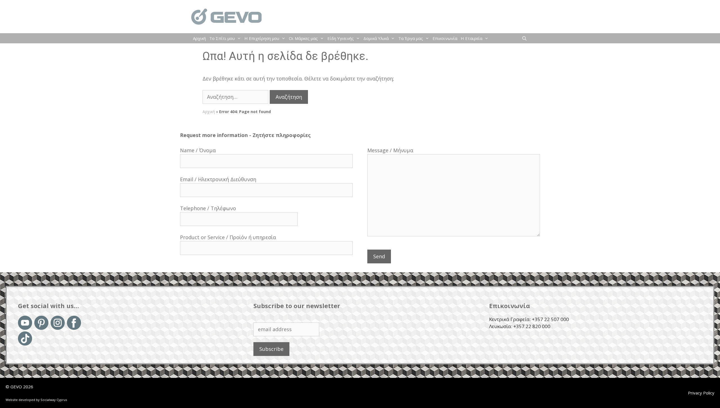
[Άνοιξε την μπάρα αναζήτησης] (524, 38)
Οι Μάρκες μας (303, 38)
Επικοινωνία (445, 38)
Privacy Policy (701, 393)
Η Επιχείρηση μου (261, 38)
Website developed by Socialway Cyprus (36, 400)
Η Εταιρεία (471, 38)
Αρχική (199, 38)
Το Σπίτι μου (222, 38)
